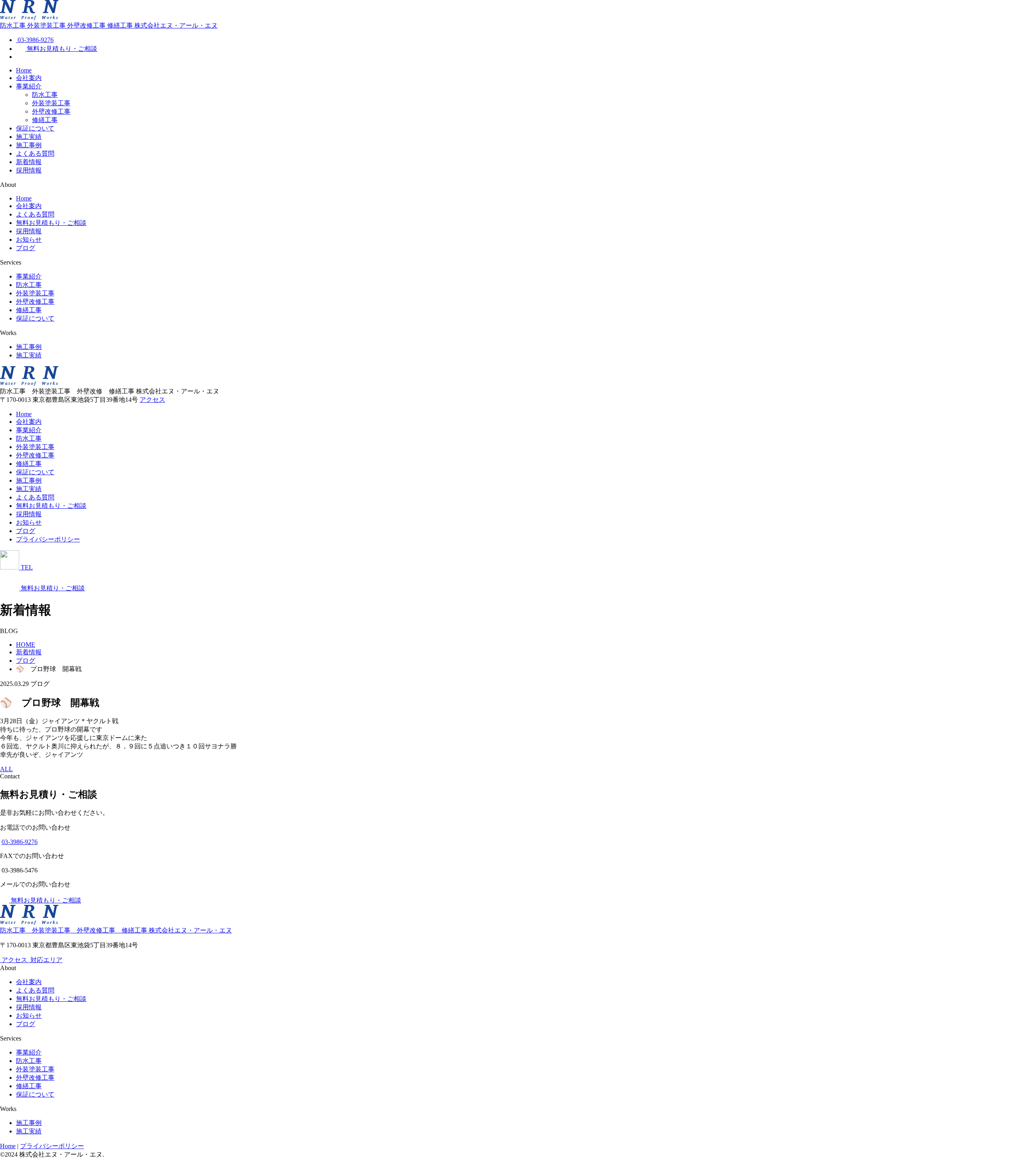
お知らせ (29, 239)
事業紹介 (29, 86)
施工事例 (29, 145)
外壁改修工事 (51, 111)
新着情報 (29, 161)
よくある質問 (35, 153)
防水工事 (45, 94)
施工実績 (29, 136)
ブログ (25, 248)
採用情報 (29, 170)
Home (24, 70)
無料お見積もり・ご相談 (51, 222)
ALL (6, 769)
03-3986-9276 (20, 841)
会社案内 (29, 77)
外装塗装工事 (51, 103)
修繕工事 (45, 119)
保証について (35, 128)
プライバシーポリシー (48, 539)
